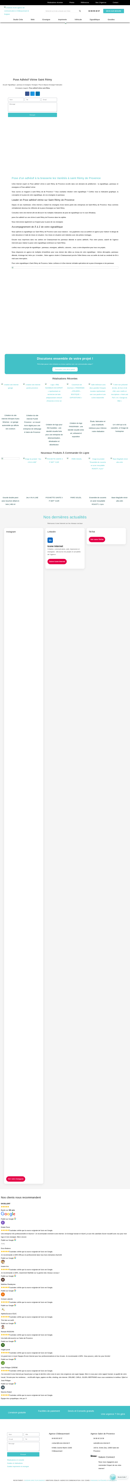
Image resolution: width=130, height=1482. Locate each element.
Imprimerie (62, 20)
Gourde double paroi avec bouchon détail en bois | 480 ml (10, 501)
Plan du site (112, 1480)
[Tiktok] (73, 1457)
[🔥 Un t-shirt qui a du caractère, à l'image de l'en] (37, 665)
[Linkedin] (67, 1457)
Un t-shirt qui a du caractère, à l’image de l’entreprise (119, 428)
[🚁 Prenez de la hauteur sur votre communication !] (19, 931)
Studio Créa (18, 20)
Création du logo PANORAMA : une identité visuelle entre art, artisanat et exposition (76, 430)
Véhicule (78, 20)
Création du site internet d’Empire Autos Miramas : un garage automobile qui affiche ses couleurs (10, 422)
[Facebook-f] (51, 1457)
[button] (62, 11)
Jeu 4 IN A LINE (32, 498)
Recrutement (18, 1480)
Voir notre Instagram (16, 1179)
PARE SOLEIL (75, 498)
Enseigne (46, 20)
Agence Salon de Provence (103, 1434)
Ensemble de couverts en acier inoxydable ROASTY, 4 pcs (97, 501)
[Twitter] (57, 1457)
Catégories (102, 1480)
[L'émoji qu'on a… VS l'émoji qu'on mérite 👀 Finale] (19, 629)
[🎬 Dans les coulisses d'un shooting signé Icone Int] (10, 647)
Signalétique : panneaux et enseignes (19, 85)
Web (33, 20)
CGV (82, 1480)
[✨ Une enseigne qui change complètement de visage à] (10, 982)
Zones (87, 1480)
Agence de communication (70, 1480)
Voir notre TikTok (97, 539)
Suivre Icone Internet (57, 561)
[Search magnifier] (80, 11)
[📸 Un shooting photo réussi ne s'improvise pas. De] (28, 654)
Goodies (111, 20)
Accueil (5, 85)
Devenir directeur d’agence (35, 1480)
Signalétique (95, 20)
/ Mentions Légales (52, 1480)
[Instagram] (62, 1457)
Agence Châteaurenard (59, 1434)
